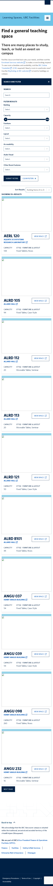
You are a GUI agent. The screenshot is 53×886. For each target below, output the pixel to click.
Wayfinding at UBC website (18, 71)
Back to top (7, 822)
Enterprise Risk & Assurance (12, 853)
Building (7, 105)
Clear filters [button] (28, 178)
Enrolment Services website (12, 62)
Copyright (36, 878)
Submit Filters (12, 178)
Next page (8, 789)
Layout (6, 134)
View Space (39, 236)
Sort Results (20, 190)
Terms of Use (26, 878)
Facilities (15, 848)
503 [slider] (47, 119)
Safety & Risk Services (31, 848)
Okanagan (32, 853)
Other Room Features (12, 165)
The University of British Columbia (19, 5)
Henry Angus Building (14, 600)
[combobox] (27, 189)
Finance (4, 848)
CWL (15, 68)
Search (7, 89)
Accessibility (9, 144)
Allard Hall (9, 304)
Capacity (7, 115)
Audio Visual (8, 155)
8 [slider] (5, 119)
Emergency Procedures (11, 878)
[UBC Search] (47, 3)
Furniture (7, 123)
